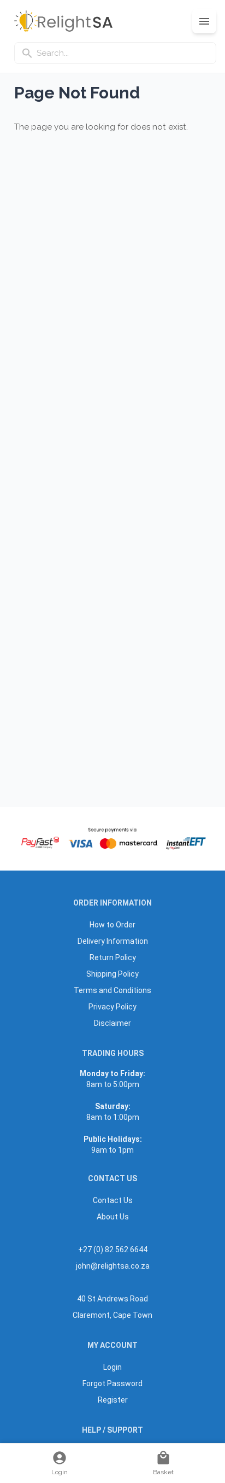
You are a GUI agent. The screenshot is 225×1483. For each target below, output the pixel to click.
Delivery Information (113, 941)
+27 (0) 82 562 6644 (112, 1249)
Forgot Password (112, 1383)
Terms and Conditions (112, 990)
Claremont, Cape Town (112, 1315)
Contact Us (113, 1200)
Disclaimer (112, 1023)
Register (113, 1400)
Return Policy (113, 957)
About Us (113, 1216)
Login (112, 1367)
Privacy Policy (112, 1006)
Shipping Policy (112, 974)
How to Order (112, 924)
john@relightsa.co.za (113, 1266)
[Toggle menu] (204, 21)
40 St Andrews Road (112, 1298)
